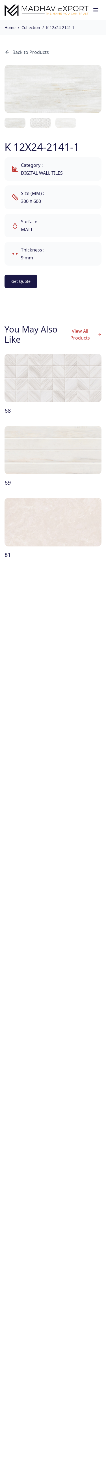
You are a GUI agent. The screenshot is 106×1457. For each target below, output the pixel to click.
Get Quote (21, 281)
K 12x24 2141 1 (60, 27)
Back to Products (30, 52)
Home (10, 27)
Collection (30, 27)
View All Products (80, 334)
